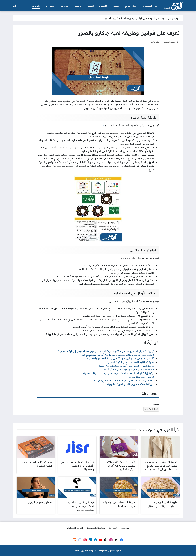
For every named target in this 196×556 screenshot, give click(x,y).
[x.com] (116, 540)
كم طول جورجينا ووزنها (141, 376)
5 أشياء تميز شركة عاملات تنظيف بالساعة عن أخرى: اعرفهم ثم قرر (117, 354)
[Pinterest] (85, 540)
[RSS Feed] (75, 540)
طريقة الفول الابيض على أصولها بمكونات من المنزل (126, 365)
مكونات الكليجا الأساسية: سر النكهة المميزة (130, 362)
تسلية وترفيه (151, 409)
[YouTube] (100, 540)
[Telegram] (95, 540)
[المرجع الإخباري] (173, 6)
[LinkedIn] (90, 540)
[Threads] (106, 540)
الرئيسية (175, 18)
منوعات (162, 18)
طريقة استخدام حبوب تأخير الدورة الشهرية (130, 384)
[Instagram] (111, 540)
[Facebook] (121, 540)
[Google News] (80, 540)
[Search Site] (14, 5)
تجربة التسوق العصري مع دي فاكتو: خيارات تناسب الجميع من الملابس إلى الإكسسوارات (106, 351)
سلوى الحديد (169, 41)
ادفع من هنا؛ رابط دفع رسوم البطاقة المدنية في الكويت (124, 380)
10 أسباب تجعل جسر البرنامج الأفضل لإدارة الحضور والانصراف (120, 358)
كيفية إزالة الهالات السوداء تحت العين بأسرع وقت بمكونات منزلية (118, 373)
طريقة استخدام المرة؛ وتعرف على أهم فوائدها (129, 369)
